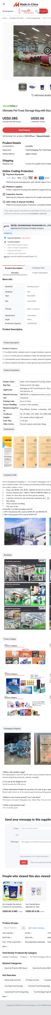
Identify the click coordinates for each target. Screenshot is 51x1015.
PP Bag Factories (32, 980)
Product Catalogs (37, 928)
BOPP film (6, 937)
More (4, 996)
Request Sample (43, 136)
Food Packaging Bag (33, 18)
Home (4, 18)
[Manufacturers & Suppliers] (25, 4)
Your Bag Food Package (13, 986)
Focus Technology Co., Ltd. (31, 1005)
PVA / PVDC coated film (11, 942)
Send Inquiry (24, 130)
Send (24, 862)
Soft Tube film (7, 933)
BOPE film (29, 937)
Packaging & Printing (16, 18)
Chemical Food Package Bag (39, 986)
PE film (27, 933)
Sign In (6, 256)
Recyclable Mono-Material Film (36, 942)
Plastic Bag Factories (12, 980)
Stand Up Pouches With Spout (15, 968)
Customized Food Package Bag (16, 992)
